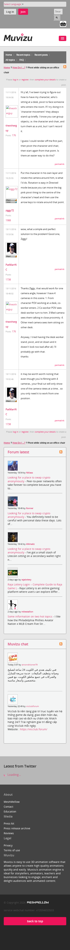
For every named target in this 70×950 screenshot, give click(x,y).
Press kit (9, 823)
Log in (10, 11)
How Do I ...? (19, 67)
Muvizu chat (18, 644)
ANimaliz (30, 544)
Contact (8, 806)
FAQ (21, 59)
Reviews (9, 833)
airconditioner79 (30, 664)
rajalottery (26, 579)
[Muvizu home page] (18, 37)
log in (15, 79)
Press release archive (17, 828)
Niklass (29, 472)
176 (14, 135)
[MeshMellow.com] (37, 902)
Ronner (29, 508)
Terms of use (12, 850)
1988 (8, 220)
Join (23, 11)
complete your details (45, 79)
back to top (35, 921)
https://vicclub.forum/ (33, 729)
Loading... (14, 775)
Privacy (8, 845)
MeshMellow (12, 802)
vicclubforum (32, 706)
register (25, 79)
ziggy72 (10, 210)
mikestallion (27, 611)
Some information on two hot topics (30, 616)
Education (10, 811)
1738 (8, 279)
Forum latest (18, 452)
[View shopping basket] (63, 24)
